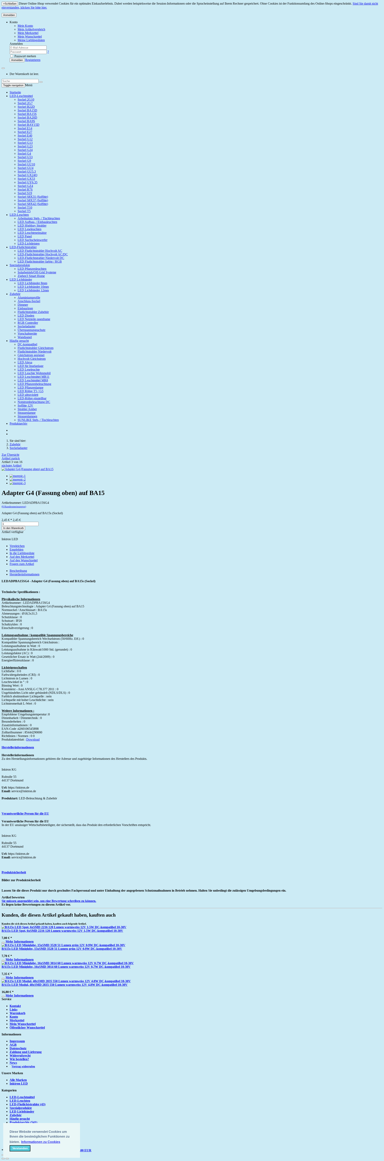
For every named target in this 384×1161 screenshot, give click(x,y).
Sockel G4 (24, 153)
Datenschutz (18, 1048)
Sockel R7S (25, 189)
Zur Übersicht (10, 454)
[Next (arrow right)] (7, 1158)
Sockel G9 (24, 160)
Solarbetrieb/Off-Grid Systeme (37, 272)
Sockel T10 (25, 207)
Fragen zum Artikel (22, 564)
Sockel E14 (25, 128)
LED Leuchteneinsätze (32, 232)
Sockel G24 (25, 150)
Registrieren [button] (32, 60)
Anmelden (9, 15)
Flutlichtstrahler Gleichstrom (35, 348)
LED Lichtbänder (21, 279)
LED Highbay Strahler (32, 225)
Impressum (17, 1041)
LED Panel (25, 236)
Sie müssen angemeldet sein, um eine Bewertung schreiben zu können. (49, 901)
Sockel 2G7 (25, 103)
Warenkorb (17, 1013)
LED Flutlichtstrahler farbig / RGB (40, 261)
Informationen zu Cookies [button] (40, 1142)
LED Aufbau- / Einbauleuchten (37, 222)
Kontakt (15, 1006)
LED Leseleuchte (29, 369)
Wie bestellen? (19, 1059)
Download (33, 739)
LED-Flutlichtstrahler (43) (27, 1104)
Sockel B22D (26, 106)
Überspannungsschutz (31, 330)
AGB (13, 1044)
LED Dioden (26, 315)
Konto (14, 1016)
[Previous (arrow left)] (3, 1158)
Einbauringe (25, 308)
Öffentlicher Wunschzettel (27, 1027)
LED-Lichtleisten (29, 243)
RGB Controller (28, 322)
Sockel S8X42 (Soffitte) (33, 204)
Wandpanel (25, 337)
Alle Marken (18, 1080)
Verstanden (20, 1148)
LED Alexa (25, 362)
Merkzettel (17, 1020)
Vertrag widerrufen (23, 1066)
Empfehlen (16, 549)
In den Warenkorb (13, 528)
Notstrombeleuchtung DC (34, 402)
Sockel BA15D (27, 110)
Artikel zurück (11, 458)
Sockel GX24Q (27, 175)
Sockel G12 (25, 139)
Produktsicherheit (14, 872)
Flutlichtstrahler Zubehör (33, 312)
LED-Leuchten (19, 214)
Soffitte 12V (25, 405)
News (13, 1062)
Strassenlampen (27, 416)
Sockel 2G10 (26, 99)
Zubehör (15, 294)
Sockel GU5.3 (27, 171)
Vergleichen (17, 546)
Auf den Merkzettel (22, 556)
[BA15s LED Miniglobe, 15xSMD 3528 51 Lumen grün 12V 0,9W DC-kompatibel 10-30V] (63, 945)
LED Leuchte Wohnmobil (34, 373)
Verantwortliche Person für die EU (25, 813)
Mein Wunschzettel (23, 1024)
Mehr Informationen (20, 941)
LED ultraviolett (28, 394)
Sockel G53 (25, 157)
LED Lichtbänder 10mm (33, 286)
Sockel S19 (25, 193)
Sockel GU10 (26, 164)
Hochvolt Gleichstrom (32, 358)
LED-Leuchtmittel (21, 96)
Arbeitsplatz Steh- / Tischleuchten (39, 218)
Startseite (15, 92)
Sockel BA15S (27, 114)
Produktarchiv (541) (23, 1122)
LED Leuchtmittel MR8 (33, 380)
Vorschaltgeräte (27, 333)
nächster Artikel (11, 465)
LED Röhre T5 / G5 (30, 391)
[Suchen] (41, 82)
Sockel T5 (24, 211)
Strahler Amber (27, 409)
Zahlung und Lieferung (26, 1052)
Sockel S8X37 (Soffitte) (33, 200)
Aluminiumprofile (29, 297)
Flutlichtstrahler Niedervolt (34, 351)
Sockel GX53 (26, 178)
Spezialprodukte (20, 265)
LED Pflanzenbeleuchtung (34, 384)
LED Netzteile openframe (34, 319)
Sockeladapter (26, 326)
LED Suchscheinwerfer (32, 240)
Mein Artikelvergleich (31, 29)
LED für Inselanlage (30, 366)
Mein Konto (25, 25)
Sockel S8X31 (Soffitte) (33, 196)
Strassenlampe (27, 412)
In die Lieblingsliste (22, 553)
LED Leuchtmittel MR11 (33, 376)
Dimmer (23, 304)
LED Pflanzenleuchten (32, 268)
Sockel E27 (25, 132)
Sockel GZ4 (25, 186)
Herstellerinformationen (24, 574)
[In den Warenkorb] (3, 942)
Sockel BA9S (26, 121)
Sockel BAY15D (28, 124)
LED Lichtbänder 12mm (33, 290)
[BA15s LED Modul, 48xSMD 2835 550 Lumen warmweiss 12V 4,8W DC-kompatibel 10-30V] (66, 981)
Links (13, 1009)
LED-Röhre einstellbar (32, 398)
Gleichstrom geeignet (31, 355)
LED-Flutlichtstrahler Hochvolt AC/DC (43, 254)
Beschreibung (18, 570)
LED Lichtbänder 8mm (32, 283)
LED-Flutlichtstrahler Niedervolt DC (41, 258)
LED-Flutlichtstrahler (23, 247)
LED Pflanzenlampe (30, 387)
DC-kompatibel (27, 344)
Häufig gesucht (19, 340)
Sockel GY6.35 (27, 182)
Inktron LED (19, 1083)
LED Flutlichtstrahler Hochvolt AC (40, 250)
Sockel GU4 (25, 168)
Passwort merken (25, 56)
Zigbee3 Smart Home (31, 276)
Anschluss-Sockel (29, 301)
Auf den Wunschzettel (24, 560)
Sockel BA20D (27, 117)
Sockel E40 (25, 135)
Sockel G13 (25, 142)
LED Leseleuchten (29, 229)
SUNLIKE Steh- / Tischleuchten (38, 420)
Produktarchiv (18, 423)
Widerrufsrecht (20, 1055)
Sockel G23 (25, 146)
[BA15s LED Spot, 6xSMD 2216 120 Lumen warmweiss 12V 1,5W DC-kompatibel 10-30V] (64, 927)
